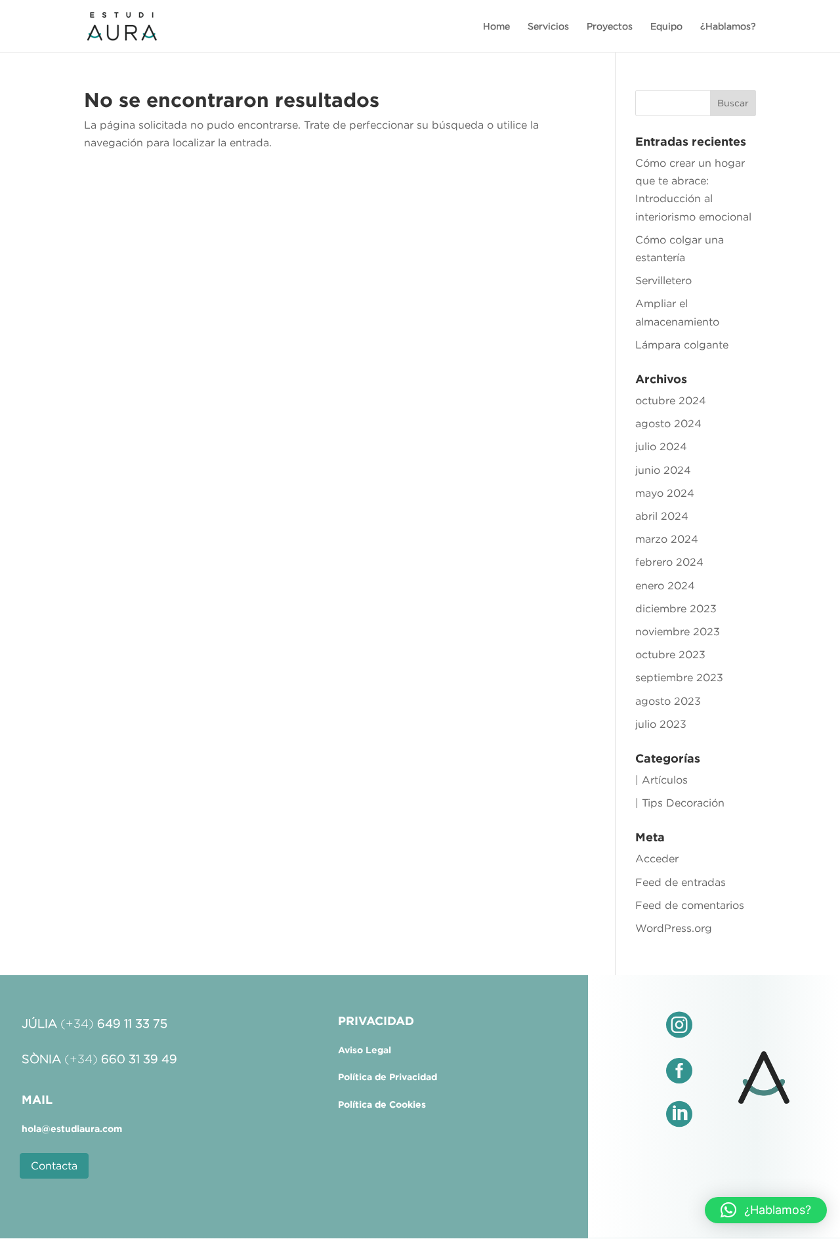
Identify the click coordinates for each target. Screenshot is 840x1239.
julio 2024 (661, 446)
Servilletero (663, 280)
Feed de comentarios (689, 905)
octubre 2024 (670, 400)
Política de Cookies (382, 1104)
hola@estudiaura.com (72, 1129)
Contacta (54, 1165)
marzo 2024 (666, 539)
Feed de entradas (680, 882)
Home (496, 27)
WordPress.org (673, 928)
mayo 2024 (664, 493)
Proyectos (610, 27)
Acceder (657, 858)
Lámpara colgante (681, 344)
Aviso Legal (364, 1050)
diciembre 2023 (676, 608)
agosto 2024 (668, 423)
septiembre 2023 (679, 677)
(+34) (113, 1023)
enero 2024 (665, 585)
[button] (766, 1210)
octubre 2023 (670, 654)
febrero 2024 (669, 562)
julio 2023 (660, 724)
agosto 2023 (668, 701)
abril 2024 (661, 516)
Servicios (548, 27)
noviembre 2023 (677, 631)
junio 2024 (663, 470)
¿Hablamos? (728, 27)
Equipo (666, 27)
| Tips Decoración (679, 802)
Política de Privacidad (387, 1077)
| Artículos (661, 780)
